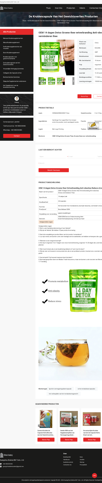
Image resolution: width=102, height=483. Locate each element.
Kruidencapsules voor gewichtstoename (10, 57)
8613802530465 (20, 126)
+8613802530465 (16, 130)
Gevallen (82, 459)
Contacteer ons (67, 464)
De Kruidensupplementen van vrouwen (12, 47)
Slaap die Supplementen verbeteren (14, 81)
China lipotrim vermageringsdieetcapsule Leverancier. (36, 480)
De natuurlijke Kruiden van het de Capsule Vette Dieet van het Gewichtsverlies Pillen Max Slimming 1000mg (91, 433)
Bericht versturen (54, 170)
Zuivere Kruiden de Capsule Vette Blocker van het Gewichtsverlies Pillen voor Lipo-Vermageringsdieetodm (45, 433)
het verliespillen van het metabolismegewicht (63, 394)
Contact (17, 136)
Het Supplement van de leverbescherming (10, 86)
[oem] (56, 57)
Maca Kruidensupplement (11, 42)
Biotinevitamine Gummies (11, 77)
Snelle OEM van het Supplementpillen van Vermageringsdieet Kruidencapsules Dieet (67, 433)
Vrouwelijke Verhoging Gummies (13, 69)
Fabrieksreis (66, 459)
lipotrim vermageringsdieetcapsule (60, 389)
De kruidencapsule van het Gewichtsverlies (41, 20)
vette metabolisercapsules (86, 389)
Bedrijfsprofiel (67, 457)
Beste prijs (84, 96)
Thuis (24, 20)
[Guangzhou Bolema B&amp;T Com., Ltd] (6, 8)
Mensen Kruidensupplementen (13, 38)
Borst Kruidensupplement (11, 52)
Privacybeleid (83, 464)
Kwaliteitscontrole (68, 462)
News (81, 457)
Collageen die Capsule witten (12, 73)
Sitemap (82, 462)
